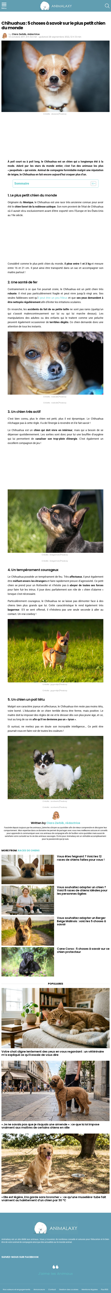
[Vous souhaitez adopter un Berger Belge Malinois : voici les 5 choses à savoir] (27, 931)
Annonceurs (39, 1289)
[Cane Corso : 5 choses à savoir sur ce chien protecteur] (27, 962)
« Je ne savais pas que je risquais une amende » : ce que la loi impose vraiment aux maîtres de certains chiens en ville (50, 1126)
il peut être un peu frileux (52, 297)
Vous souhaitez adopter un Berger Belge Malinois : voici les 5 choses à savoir (81, 921)
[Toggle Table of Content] (92, 183)
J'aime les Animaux (55, 1273)
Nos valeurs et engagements (16, 1289)
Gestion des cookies (68, 1289)
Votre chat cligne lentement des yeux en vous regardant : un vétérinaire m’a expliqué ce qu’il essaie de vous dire (52, 1053)
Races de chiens (29, 850)
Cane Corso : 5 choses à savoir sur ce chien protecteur (83, 950)
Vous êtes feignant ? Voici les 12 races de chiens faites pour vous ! (80, 858)
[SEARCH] (107, 5)
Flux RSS (104, 1289)
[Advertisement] (55, 138)
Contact (52, 1289)
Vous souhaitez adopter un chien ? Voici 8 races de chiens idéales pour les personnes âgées (82, 890)
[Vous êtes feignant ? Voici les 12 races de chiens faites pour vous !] (27, 869)
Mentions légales (90, 1289)
